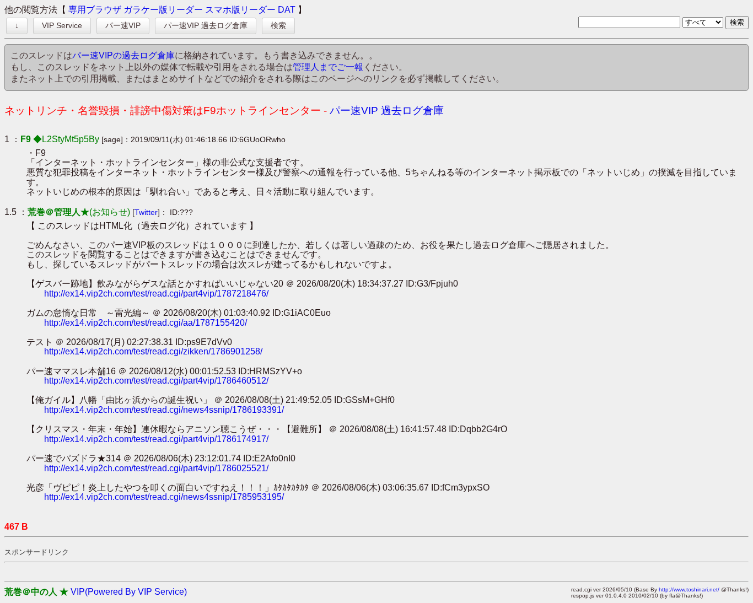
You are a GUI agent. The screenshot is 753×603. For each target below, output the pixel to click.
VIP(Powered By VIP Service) (129, 591)
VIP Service (62, 25)
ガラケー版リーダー (163, 9)
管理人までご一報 (328, 67)
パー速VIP (123, 25)
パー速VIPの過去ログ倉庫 (123, 55)
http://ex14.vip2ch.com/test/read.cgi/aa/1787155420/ (145, 322)
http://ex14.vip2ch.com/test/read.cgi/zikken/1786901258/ (153, 351)
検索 (278, 25)
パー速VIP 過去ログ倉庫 (206, 25)
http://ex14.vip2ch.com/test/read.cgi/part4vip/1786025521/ (156, 468)
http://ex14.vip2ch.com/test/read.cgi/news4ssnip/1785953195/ (164, 497)
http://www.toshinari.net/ (689, 589)
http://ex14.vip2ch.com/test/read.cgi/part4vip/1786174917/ (156, 439)
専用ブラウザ (94, 9)
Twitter (146, 212)
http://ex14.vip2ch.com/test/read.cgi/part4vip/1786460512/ (156, 380)
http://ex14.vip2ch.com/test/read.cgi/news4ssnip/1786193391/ (164, 409)
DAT (286, 9)
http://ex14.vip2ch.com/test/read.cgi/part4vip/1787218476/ (156, 293)
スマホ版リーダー (240, 9)
